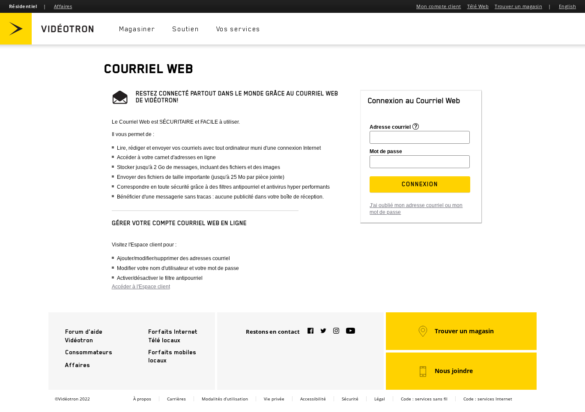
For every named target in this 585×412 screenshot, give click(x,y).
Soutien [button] (185, 29)
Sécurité (350, 399)
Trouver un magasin (518, 6)
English (567, 6)
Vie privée (274, 399)
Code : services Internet (487, 399)
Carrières (176, 399)
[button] (420, 184)
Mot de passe (386, 151)
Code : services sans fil (424, 399)
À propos (142, 399)
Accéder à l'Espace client (141, 287)
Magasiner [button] (137, 29)
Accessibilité (313, 399)
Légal (379, 399)
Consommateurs (88, 352)
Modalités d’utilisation (225, 399)
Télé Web (478, 6)
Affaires (63, 6)
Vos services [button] (238, 29)
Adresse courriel (390, 127)
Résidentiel (23, 6)
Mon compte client (438, 6)
